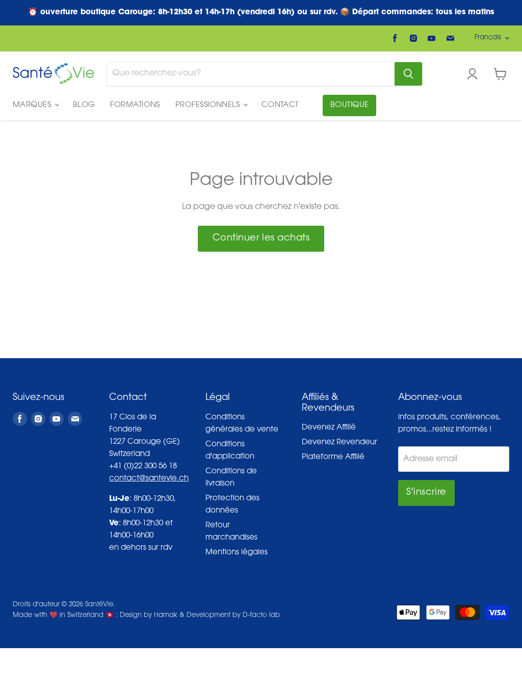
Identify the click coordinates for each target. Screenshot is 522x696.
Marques (33, 105)
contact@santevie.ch (149, 479)
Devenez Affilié (329, 428)
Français (488, 37)
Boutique (349, 105)
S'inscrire (426, 492)
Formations (135, 105)
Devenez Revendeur (339, 442)
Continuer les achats (261, 238)
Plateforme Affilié (333, 457)
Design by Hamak (148, 615)
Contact (280, 105)
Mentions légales (236, 552)
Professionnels (208, 105)
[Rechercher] (408, 74)
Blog (84, 105)
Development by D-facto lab (233, 615)
